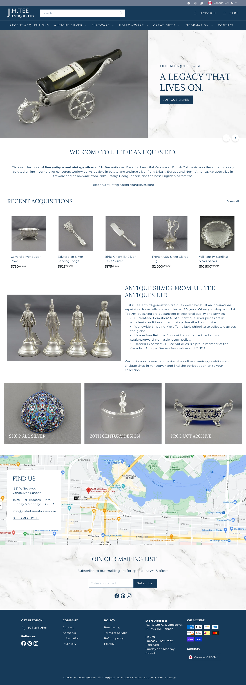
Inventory (69, 643)
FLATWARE (101, 25)
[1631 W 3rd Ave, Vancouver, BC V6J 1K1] (123, 500)
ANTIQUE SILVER (69, 25)
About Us (69, 632)
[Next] (235, 138)
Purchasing (112, 627)
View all (233, 201)
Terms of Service (115, 632)
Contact (226, 25)
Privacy (109, 643)
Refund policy (114, 638)
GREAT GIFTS (165, 25)
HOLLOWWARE (132, 25)
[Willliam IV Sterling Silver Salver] (217, 242)
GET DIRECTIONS (26, 518)
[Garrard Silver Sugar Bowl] (29, 242)
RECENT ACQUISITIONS (29, 25)
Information (197, 25)
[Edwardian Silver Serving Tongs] (76, 242)
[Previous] (226, 138)
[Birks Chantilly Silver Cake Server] (123, 242)
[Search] (120, 13)
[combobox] (82, 13)
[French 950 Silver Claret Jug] (170, 242)
